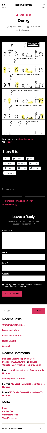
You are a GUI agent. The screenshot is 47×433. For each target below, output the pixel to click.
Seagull (6, 346)
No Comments (25, 30)
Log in (5, 408)
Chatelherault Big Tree (13, 325)
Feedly (8, 189)
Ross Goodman (23, 5)
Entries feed (8, 411)
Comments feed (10, 415)
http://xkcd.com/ (25, 139)
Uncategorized (23, 15)
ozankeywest (8, 378)
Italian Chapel (9, 341)
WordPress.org (9, 418)
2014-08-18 (35, 26)
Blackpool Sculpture (12, 335)
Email (5, 263)
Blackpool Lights (10, 330)
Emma (22, 378)
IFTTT (9, 142)
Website (5, 274)
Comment (7, 231)
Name (5, 252)
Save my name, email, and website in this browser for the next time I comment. (23, 286)
